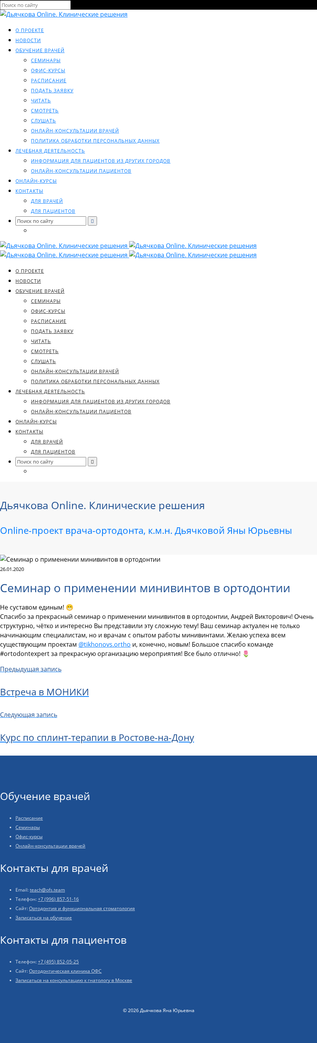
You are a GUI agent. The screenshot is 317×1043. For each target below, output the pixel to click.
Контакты (29, 191)
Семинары (46, 60)
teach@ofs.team (47, 890)
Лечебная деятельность (50, 151)
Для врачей (47, 201)
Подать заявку (52, 90)
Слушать (43, 120)
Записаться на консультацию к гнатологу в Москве (73, 980)
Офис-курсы (48, 70)
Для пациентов (53, 211)
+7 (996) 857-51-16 (58, 899)
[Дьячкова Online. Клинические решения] (64, 14)
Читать (41, 100)
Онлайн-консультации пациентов (81, 171)
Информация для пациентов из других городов (100, 161)
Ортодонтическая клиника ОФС (65, 971)
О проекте (29, 30)
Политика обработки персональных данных (95, 141)
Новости (28, 40)
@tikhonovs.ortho (104, 644)
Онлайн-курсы (36, 181)
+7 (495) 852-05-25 (58, 961)
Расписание (48, 80)
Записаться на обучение (43, 917)
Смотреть (45, 110)
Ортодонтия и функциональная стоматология (82, 908)
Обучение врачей (40, 50)
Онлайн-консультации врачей (75, 130)
